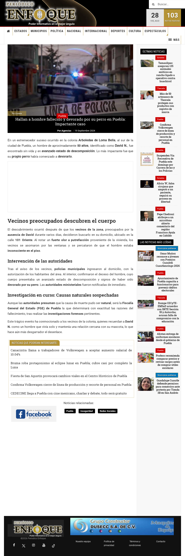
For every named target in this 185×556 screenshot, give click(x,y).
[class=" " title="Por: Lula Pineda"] (146, 385)
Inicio (8, 31)
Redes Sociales (108, 411)
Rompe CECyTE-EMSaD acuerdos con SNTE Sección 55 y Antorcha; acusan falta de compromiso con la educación (167, 312)
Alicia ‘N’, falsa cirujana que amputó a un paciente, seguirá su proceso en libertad (165, 192)
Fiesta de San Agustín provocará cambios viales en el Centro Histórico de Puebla (69, 376)
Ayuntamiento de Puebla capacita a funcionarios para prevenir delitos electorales (167, 284)
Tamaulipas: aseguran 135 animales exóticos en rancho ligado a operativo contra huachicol (165, 72)
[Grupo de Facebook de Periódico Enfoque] (33, 411)
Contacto (160, 541)
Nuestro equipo (83, 541)
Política (57, 31)
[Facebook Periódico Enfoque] (14, 545)
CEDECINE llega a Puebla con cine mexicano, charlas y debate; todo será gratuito (69, 393)
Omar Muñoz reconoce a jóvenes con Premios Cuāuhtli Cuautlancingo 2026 (168, 259)
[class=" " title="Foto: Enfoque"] (146, 304)
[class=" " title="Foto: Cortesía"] (147, 63)
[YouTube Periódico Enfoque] (44, 545)
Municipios (39, 31)
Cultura (135, 31)
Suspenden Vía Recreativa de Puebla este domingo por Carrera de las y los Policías (165, 163)
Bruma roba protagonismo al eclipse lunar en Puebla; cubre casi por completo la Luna (71, 365)
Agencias (66, 130)
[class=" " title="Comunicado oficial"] (146, 255)
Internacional (96, 31)
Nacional (74, 31)
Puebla (70, 411)
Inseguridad (86, 411)
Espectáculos (155, 31)
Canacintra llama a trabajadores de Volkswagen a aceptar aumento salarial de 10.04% (71, 352)
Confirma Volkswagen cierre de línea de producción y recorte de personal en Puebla (71, 384)
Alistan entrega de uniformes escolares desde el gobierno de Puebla (168, 338)
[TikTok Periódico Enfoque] (53, 545)
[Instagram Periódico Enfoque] (33, 545)
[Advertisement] (70, 186)
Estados (20, 31)
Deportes (118, 31)
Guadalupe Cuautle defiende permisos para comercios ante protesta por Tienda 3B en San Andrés (168, 386)
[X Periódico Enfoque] (23, 545)
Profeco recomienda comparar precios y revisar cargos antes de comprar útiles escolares (168, 361)
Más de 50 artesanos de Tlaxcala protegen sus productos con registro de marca (165, 103)
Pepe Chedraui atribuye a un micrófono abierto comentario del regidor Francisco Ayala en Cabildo (165, 224)
